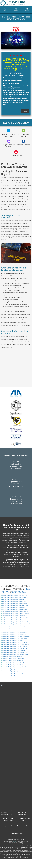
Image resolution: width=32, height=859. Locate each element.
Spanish (27, 10)
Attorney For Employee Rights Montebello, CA (13, 673)
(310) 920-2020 (19, 591)
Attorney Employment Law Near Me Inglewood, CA (14, 638)
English (16, 10)
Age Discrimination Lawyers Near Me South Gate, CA (15, 622)
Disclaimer (12, 843)
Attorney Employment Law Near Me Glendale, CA (14, 634)
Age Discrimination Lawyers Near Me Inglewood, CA (14, 607)
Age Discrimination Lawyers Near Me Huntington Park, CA (16, 605)
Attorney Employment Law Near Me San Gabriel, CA (14, 650)
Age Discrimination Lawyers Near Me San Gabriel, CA (15, 619)
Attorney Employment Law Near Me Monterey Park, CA (15, 644)
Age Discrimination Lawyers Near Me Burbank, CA (14, 599)
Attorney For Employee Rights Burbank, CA (12, 660)
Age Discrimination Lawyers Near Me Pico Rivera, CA (15, 617)
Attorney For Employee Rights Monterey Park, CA (14, 675)
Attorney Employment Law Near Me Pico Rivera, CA (14, 648)
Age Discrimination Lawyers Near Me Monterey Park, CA (16, 613)
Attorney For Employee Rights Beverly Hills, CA (13, 658)
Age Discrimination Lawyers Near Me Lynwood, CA (14, 609)
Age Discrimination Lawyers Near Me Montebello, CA (15, 611)
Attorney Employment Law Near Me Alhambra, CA (14, 626)
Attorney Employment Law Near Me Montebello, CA (14, 642)
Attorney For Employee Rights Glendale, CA (12, 665)
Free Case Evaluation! (16, 122)
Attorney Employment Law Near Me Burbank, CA (14, 630)
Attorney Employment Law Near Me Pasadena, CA (14, 646)
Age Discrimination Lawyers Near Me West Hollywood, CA (16, 624)
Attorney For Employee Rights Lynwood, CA (12, 671)
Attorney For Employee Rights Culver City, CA (13, 662)
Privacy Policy (19, 843)
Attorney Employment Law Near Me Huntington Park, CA (15, 636)
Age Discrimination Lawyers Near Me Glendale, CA (14, 603)
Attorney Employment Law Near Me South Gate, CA (14, 652)
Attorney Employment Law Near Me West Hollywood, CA (15, 654)
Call (5, 10)
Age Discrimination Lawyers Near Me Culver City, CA (14, 601)
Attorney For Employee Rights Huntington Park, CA (14, 667)
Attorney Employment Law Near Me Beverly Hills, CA (14, 628)
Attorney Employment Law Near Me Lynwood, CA (14, 640)
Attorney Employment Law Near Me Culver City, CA (14, 632)
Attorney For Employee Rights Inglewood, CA (13, 669)
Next (25, 111)
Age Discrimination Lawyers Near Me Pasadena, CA (14, 615)
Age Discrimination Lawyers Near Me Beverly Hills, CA (15, 597)
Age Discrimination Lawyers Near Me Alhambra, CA (14, 595)
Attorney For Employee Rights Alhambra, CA (12, 656)
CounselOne (15, 841)
